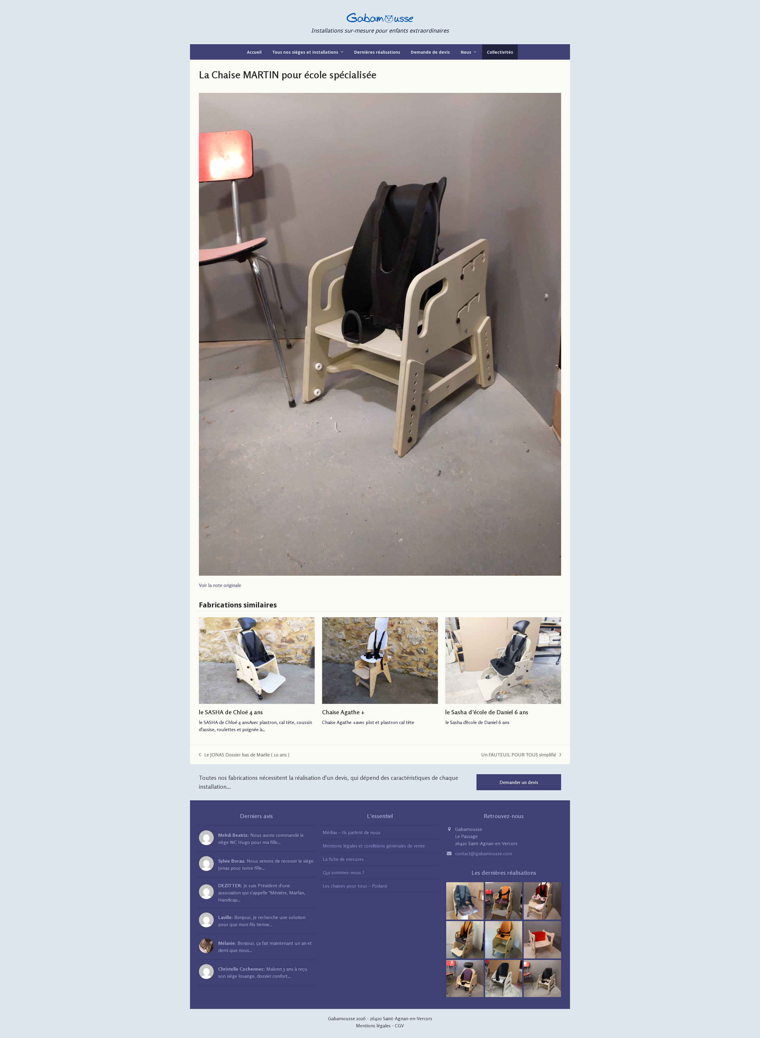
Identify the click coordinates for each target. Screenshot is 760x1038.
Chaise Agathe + (343, 712)
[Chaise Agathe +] (380, 660)
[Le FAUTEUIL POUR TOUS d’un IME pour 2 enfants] (503, 939)
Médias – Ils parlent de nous (352, 832)
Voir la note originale (220, 585)
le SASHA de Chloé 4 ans (231, 712)
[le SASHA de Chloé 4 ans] (257, 660)
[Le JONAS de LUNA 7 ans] (465, 900)
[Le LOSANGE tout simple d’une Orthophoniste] (542, 939)
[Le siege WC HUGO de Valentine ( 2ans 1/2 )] (542, 900)
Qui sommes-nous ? (343, 872)
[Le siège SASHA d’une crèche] (465, 978)
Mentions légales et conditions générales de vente (374, 846)
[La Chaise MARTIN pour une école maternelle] (542, 978)
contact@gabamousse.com (483, 853)
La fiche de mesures (343, 859)
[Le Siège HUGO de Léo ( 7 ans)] (465, 939)
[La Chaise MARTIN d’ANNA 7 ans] (503, 978)
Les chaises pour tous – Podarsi (355, 886)
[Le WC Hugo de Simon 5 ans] (503, 900)
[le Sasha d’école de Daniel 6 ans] (503, 660)
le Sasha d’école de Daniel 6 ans (486, 712)
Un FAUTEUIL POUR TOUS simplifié (518, 755)
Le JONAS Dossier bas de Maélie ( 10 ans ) (244, 755)
